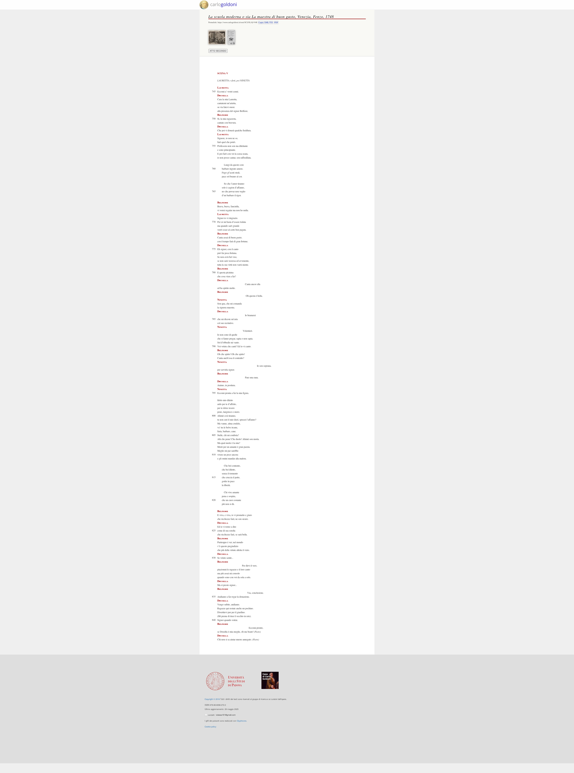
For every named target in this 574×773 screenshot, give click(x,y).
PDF (276, 22)
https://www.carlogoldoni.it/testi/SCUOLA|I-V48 (237, 22)
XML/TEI (268, 22)
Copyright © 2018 (212, 699)
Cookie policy (210, 726)
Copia (260, 22)
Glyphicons (241, 720)
